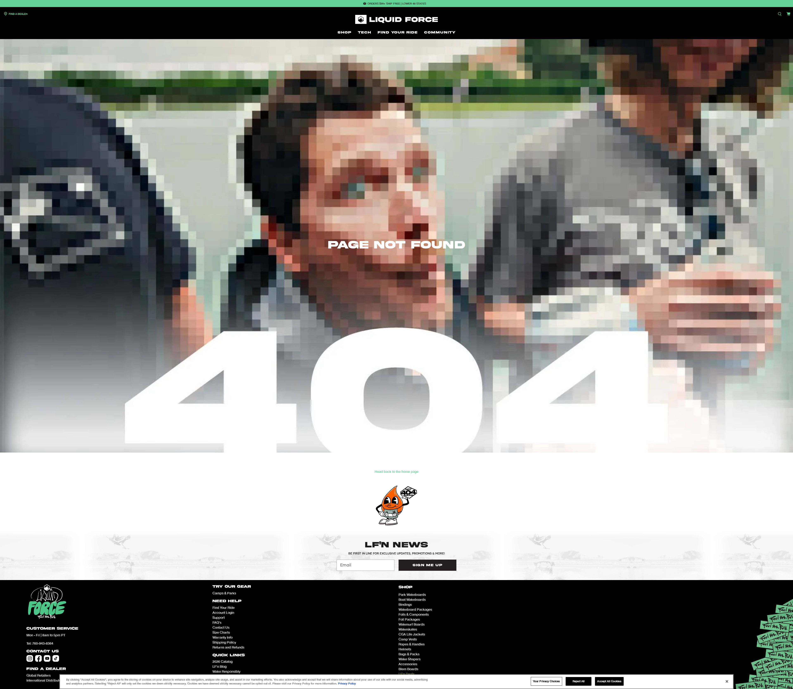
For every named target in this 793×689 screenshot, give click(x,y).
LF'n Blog (219, 666)
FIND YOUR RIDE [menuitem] (398, 32)
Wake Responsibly (226, 671)
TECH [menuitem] (364, 32)
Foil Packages (409, 619)
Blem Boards (408, 669)
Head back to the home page (396, 471)
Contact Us (42, 651)
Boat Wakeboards (412, 599)
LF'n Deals (406, 674)
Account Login (223, 612)
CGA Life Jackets (412, 634)
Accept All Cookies (609, 681)
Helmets (405, 649)
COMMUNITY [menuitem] (440, 32)
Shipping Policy (224, 642)
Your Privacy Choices (546, 681)
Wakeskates (408, 629)
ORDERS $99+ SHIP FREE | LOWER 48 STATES (397, 3)
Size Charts (221, 632)
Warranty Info (222, 637)
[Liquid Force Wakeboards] (396, 19)
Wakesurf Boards (412, 624)
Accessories (408, 664)
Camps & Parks (224, 593)
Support (218, 617)
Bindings (405, 604)
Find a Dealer (18, 14)
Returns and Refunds (228, 647)
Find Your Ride (223, 607)
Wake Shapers (409, 659)
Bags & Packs (409, 654)
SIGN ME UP (427, 565)
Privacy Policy (347, 683)
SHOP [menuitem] (344, 32)
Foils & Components (414, 614)
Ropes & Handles (412, 644)
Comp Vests (408, 639)
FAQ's (216, 622)
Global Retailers (38, 675)
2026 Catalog (222, 661)
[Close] (726, 681)
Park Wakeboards (412, 594)
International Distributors (45, 680)
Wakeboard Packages (415, 609)
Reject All (578, 681)
